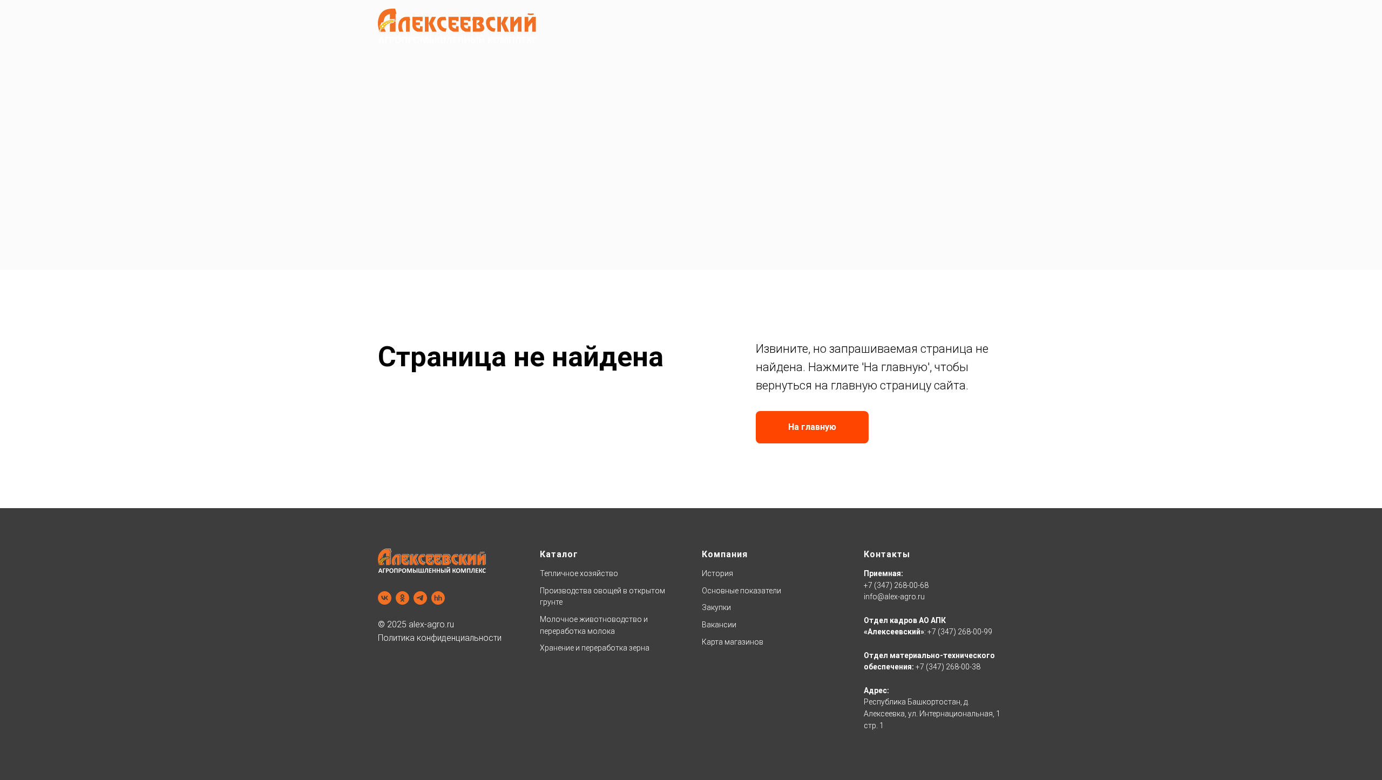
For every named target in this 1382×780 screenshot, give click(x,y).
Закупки (716, 607)
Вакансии (719, 624)
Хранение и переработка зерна (594, 648)
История (717, 573)
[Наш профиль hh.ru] (438, 598)
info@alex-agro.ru (894, 596)
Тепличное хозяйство (579, 573)
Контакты (887, 554)
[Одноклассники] (402, 598)
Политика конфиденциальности (440, 638)
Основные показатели (741, 590)
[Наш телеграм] (420, 598)
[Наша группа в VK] (384, 598)
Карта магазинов (732, 642)
